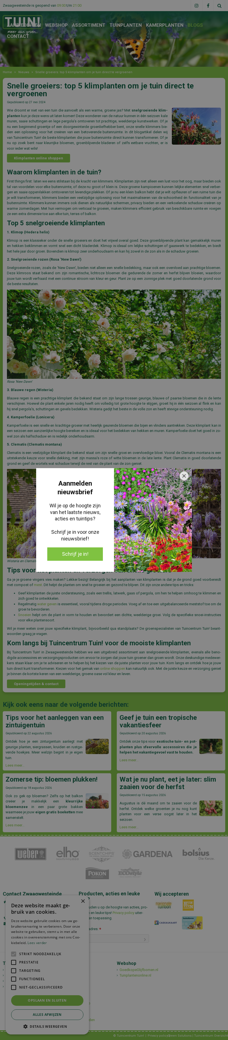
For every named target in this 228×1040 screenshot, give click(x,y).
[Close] (184, 475)
